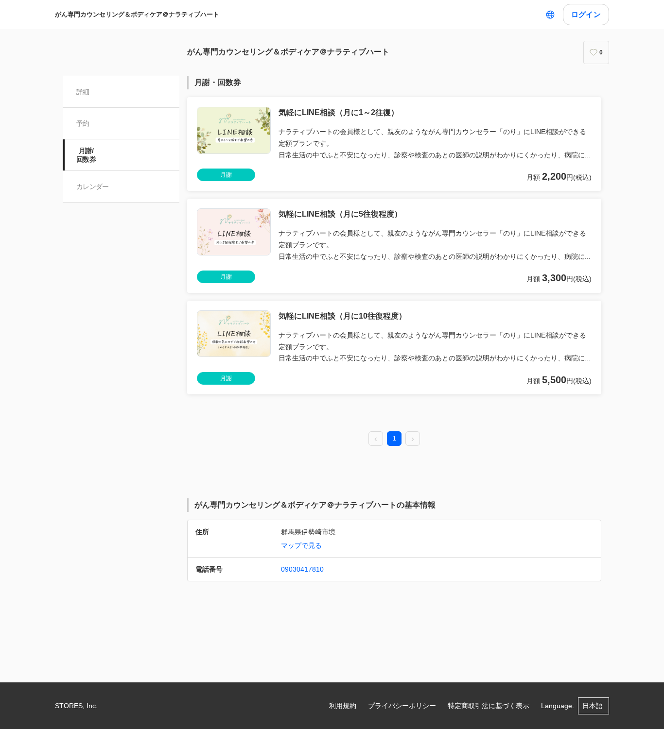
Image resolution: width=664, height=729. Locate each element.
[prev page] (375, 439)
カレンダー (92, 186)
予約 (82, 123)
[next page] (412, 439)
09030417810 (302, 569)
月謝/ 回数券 (86, 155)
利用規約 (342, 706)
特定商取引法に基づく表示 (488, 706)
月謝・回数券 (217, 82)
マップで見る (301, 545)
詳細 (82, 92)
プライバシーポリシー (402, 706)
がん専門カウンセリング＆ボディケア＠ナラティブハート (137, 14)
